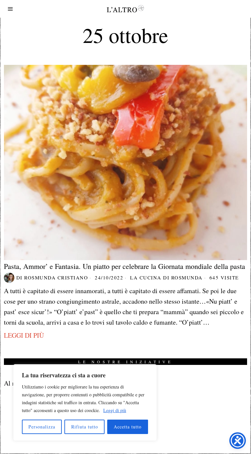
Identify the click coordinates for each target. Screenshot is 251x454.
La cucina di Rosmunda (166, 277)
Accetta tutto (128, 427)
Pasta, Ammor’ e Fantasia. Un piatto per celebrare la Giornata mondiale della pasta (124, 266)
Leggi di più (114, 410)
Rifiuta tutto (84, 427)
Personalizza (41, 427)
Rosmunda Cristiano (56, 277)
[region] (85, 402)
